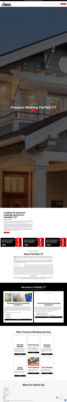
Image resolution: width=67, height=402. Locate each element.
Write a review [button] (5, 395)
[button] (45, 4)
